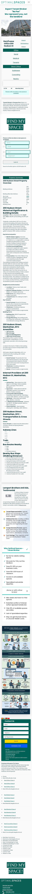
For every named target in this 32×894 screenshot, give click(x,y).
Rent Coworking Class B (10, 827)
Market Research (8, 890)
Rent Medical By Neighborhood (11, 818)
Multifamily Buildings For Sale (11, 844)
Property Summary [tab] (16, 178)
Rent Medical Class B (10, 812)
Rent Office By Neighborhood (11, 789)
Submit (16, 741)
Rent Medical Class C (10, 815)
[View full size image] (16, 28)
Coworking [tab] (16, 75)
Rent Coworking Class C (10, 830)
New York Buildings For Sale (10, 842)
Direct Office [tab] (16, 66)
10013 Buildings (25, 43)
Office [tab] (16, 50)
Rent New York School (9, 837)
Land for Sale (6, 852)
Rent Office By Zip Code (9, 778)
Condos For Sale (7, 845)
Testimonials (6, 888)
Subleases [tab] (16, 70)
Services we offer (8, 885)
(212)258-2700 (10, 892)
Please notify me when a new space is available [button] (16, 92)
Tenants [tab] (16, 62)
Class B (23, 40)
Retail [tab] (16, 54)
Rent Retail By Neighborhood (11, 803)
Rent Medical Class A (10, 809)
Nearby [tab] (16, 79)
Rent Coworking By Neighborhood (12, 832)
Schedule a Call (16, 746)
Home (4, 776)
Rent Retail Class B (9, 798)
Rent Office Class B (9, 783)
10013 (27, 196)
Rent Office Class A (9, 780)
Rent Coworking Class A (10, 824)
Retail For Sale (7, 853)
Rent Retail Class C (9, 801)
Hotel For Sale (7, 848)
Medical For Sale (7, 847)
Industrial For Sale (8, 850)
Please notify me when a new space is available (14, 138)
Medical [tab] (16, 58)
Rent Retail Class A (9, 795)
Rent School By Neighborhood (11, 839)
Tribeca (23, 46)
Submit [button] (16, 162)
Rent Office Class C (9, 786)
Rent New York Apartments (10, 840)
